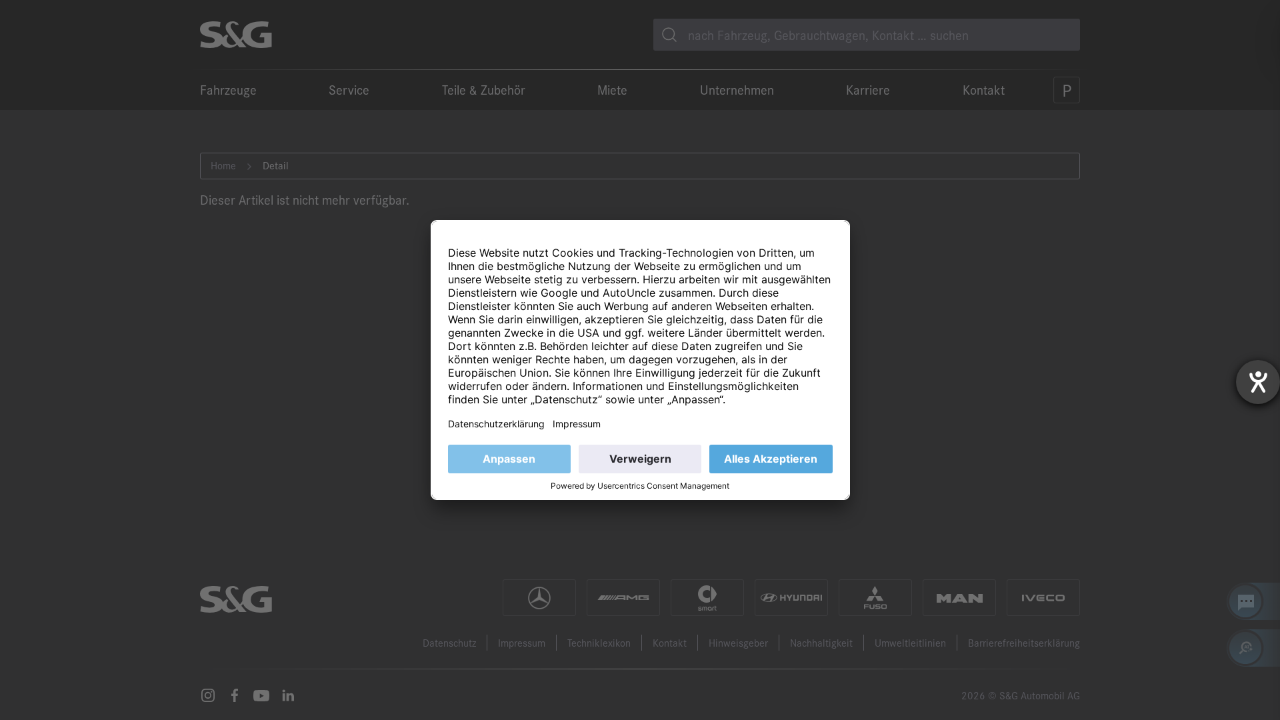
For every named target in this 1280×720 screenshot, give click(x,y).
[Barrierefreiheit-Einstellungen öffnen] (1258, 382)
